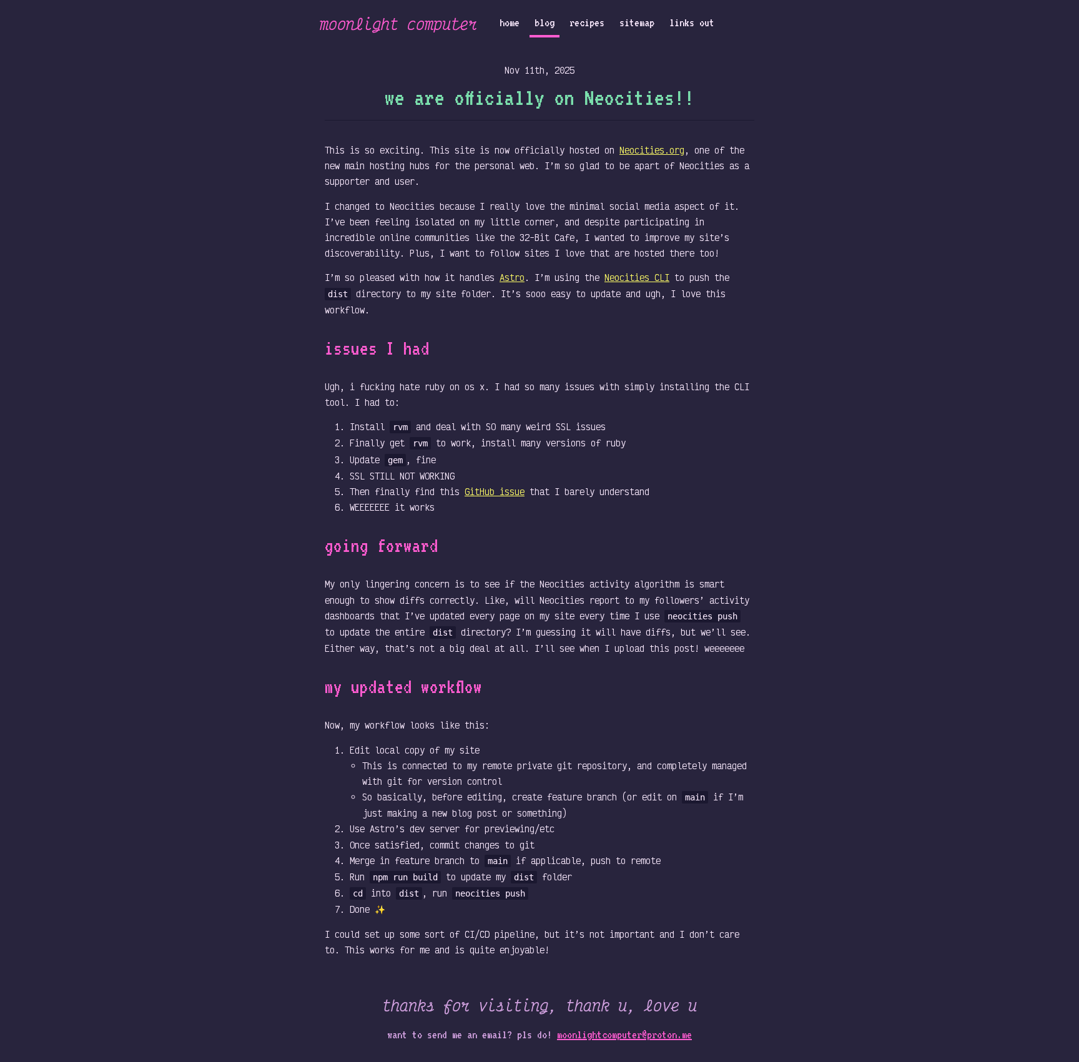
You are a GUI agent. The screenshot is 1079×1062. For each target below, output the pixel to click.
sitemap (636, 22)
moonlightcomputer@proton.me (624, 1034)
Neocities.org (651, 150)
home (510, 22)
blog (544, 22)
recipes (586, 22)
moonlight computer (398, 24)
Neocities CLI (636, 277)
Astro (512, 277)
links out (691, 22)
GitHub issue (495, 492)
